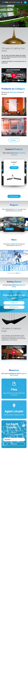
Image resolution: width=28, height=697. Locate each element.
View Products (14, 307)
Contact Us (14, 303)
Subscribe (14, 444)
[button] (2, 16)
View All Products (14, 196)
